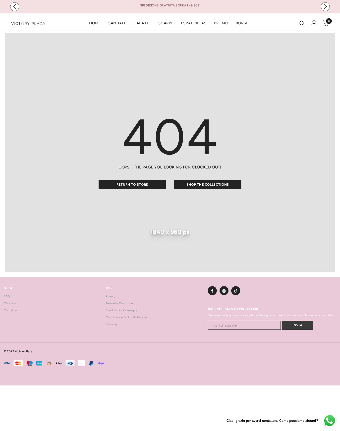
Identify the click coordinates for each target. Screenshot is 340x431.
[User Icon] (314, 22)
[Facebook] (212, 290)
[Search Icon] (301, 23)
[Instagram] (224, 290)
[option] (170, 5)
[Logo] (28, 22)
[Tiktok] (235, 290)
